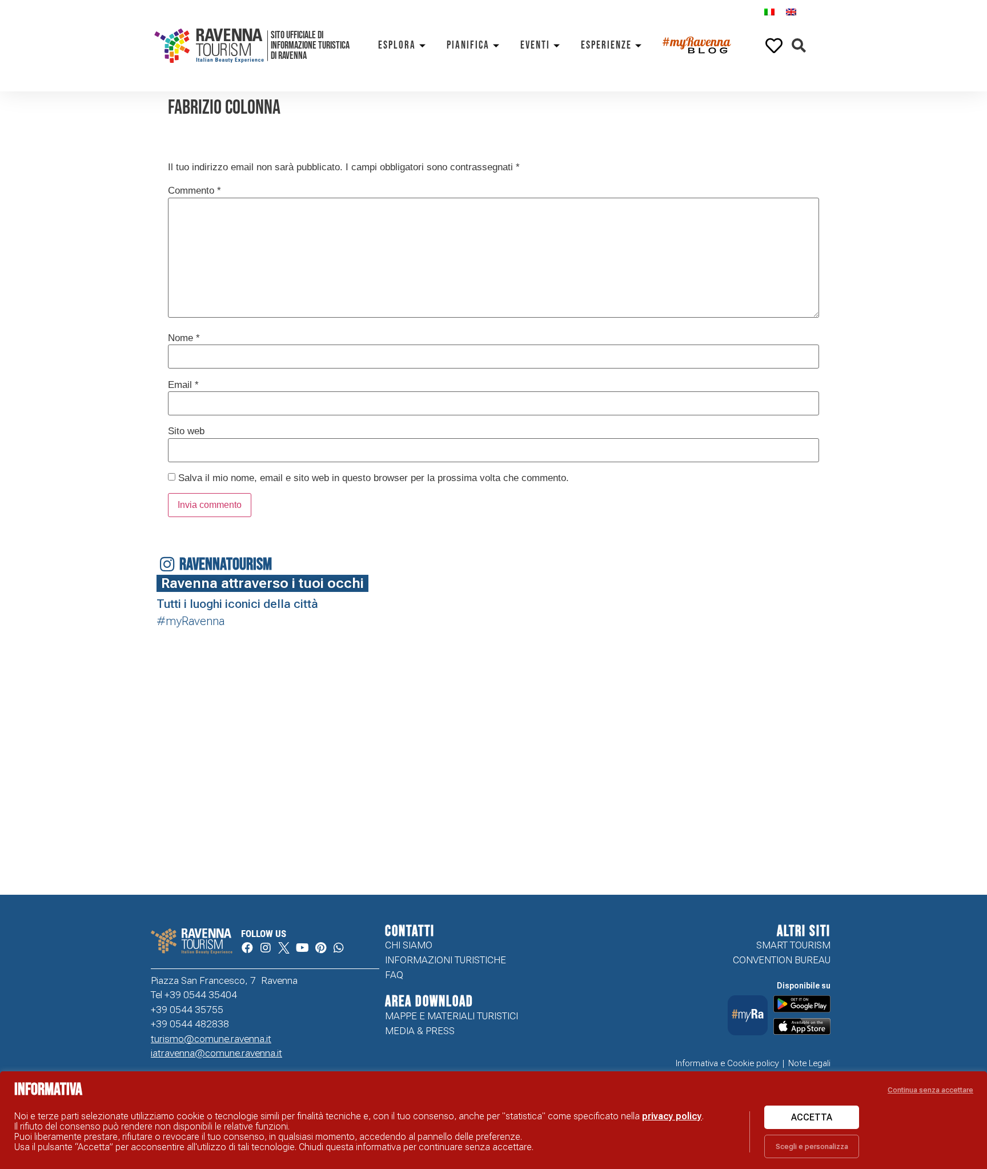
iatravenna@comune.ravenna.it (216, 1053)
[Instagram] (265, 948)
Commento (194, 190)
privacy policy (672, 1116)
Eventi (535, 45)
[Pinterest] (320, 948)
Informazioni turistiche (445, 960)
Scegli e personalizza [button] (812, 1146)
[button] (798, 46)
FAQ (394, 974)
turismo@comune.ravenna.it (211, 1038)
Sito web (186, 431)
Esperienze (606, 45)
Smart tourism (793, 945)
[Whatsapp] (339, 948)
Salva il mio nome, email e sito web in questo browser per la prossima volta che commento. (373, 478)
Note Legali (809, 1063)
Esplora (397, 45)
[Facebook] (247, 948)
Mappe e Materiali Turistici (451, 1016)
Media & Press (420, 1030)
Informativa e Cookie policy (727, 1063)
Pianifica (468, 45)
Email (183, 385)
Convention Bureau (781, 960)
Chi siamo (408, 945)
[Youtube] (302, 948)
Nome (184, 338)
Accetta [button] (811, 1117)
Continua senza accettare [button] (930, 1090)
